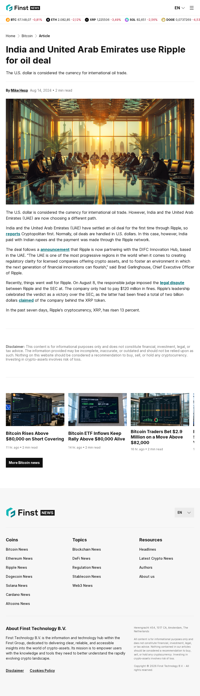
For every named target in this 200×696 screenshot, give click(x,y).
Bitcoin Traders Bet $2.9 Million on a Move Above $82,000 (157, 437)
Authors (145, 567)
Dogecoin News (19, 576)
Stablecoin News (86, 576)
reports (13, 233)
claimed (26, 300)
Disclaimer (15, 670)
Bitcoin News (17, 549)
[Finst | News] (23, 7)
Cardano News (18, 594)
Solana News (17, 585)
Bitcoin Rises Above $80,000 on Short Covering (35, 436)
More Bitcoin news (24, 462)
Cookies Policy (42, 670)
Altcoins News (18, 603)
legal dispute (172, 282)
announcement (55, 249)
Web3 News (82, 585)
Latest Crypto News (156, 558)
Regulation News (86, 567)
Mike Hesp (19, 90)
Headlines (147, 549)
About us (147, 576)
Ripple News (16, 567)
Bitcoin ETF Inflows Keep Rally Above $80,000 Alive (96, 436)
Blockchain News (86, 549)
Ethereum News (19, 558)
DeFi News (81, 558)
